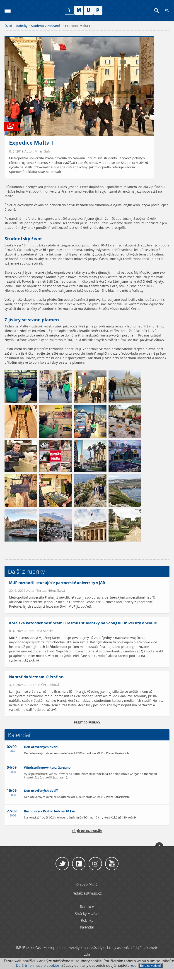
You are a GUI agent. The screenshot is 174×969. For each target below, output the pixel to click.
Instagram (95, 864)
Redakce (87, 906)
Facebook (78, 864)
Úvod (8, 26)
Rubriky (21, 26)
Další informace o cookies (38, 965)
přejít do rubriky (87, 722)
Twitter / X (62, 864)
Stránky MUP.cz (87, 913)
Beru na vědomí (150, 965)
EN (167, 10)
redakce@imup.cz (87, 893)
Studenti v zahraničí (46, 26)
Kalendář (87, 927)
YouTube (111, 864)
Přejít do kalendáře (87, 831)
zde (133, 965)
